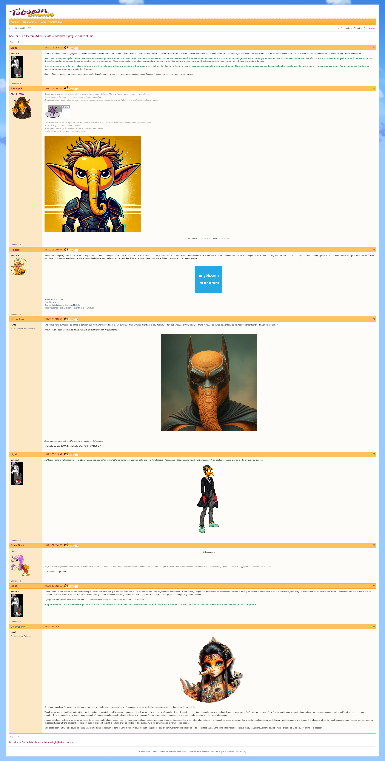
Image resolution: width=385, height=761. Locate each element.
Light (14, 47)
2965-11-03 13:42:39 (53, 88)
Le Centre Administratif (36, 36)
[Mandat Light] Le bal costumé (74, 36)
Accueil (15, 22)
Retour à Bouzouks (51, 22)
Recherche (29, 22)
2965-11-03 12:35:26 (53, 48)
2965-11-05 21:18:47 (53, 454)
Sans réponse (370, 28)
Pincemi (15, 250)
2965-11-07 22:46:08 (53, 545)
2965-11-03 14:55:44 (53, 250)
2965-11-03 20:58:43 (53, 319)
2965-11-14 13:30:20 (53, 627)
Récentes (358, 28)
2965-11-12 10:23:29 (53, 586)
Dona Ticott (17, 545)
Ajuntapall (16, 88)
